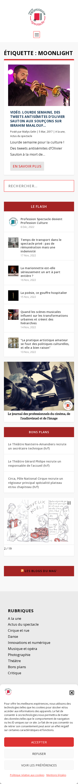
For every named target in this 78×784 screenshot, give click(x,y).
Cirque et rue (18, 630)
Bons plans (39, 432)
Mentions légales (56, 775)
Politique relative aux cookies (27, 775)
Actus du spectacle (21, 136)
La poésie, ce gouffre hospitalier (44, 293)
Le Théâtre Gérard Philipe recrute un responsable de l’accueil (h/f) (34, 463)
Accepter (39, 742)
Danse (13, 636)
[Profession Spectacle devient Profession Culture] (13, 222)
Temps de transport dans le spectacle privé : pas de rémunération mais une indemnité (41, 245)
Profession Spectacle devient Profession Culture (41, 221)
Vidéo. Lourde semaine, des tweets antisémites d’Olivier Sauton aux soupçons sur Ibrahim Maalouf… (37, 119)
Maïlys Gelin (29, 131)
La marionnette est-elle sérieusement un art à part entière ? (40, 272)
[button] (72, 693)
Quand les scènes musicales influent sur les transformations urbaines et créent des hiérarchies (44, 317)
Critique (15, 672)
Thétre (15, 660)
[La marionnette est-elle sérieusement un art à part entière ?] (13, 271)
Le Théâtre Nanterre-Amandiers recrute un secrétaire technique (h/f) (37, 446)
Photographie (19, 654)
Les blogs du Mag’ (41, 571)
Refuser (39, 754)
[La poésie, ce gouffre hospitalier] (13, 295)
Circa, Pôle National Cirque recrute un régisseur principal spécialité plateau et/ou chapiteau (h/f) (35, 483)
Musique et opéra (22, 648)
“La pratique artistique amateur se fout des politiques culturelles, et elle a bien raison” (45, 344)
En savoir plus (27, 166)
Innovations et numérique (29, 642)
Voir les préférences (39, 765)
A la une (60, 131)
